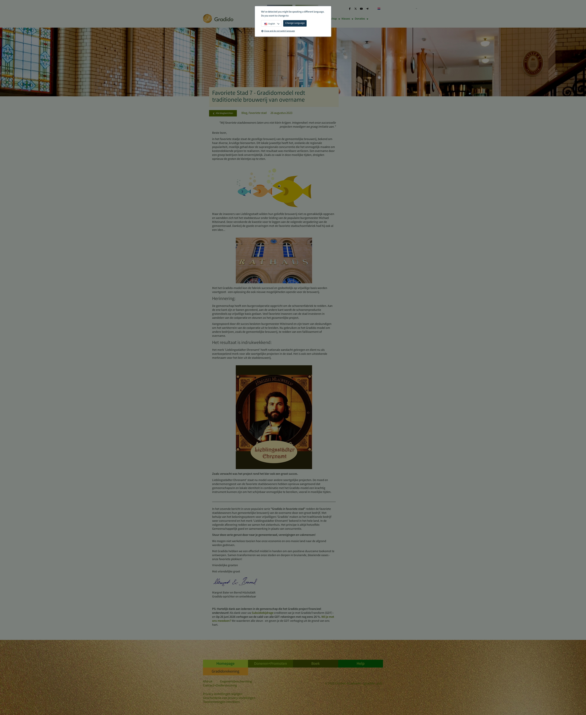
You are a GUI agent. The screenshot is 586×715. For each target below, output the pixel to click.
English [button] (271, 23)
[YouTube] (361, 9)
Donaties (360, 19)
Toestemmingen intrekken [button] (221, 702)
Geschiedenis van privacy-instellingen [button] (229, 698)
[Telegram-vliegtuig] (367, 9)
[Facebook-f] (350, 9)
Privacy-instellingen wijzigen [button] (222, 694)
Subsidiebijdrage (262, 613)
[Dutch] (396, 8)
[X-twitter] (355, 9)
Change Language (295, 23)
